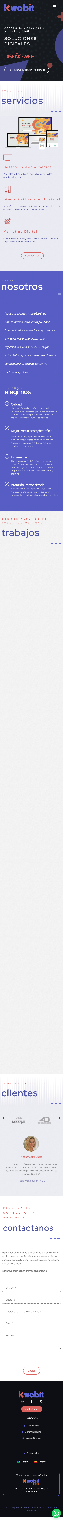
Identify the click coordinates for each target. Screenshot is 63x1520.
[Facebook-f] (31, 1401)
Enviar (31, 1370)
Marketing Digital (20, 231)
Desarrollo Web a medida (27, 167)
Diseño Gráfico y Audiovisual (31, 199)
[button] (54, 5)
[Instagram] (22, 1401)
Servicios (32, 1418)
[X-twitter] (41, 1401)
